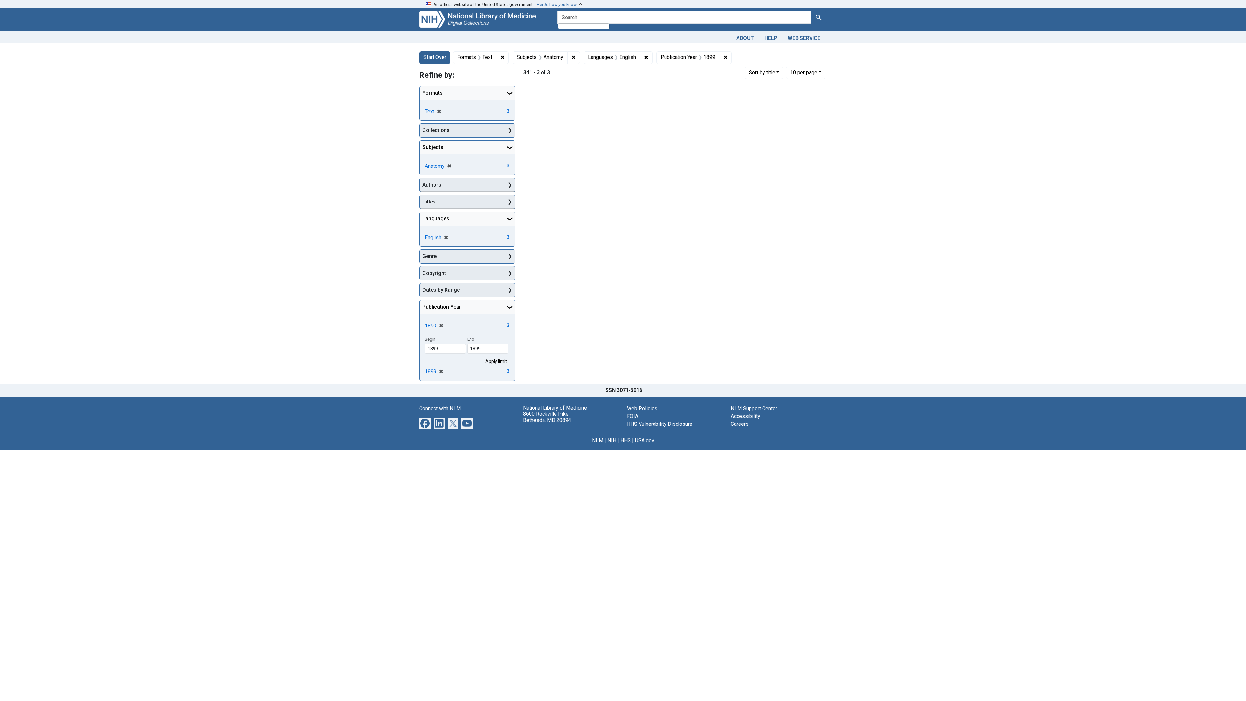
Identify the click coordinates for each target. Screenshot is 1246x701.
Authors (431, 185)
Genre (429, 256)
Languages (435, 218)
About (745, 38)
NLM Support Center (754, 408)
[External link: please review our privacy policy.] (425, 423)
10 (803, 72)
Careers (740, 424)
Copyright (434, 273)
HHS (625, 440)
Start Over (434, 57)
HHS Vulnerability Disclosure (659, 424)
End (470, 339)
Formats (432, 93)
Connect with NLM (440, 408)
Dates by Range (441, 290)
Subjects (432, 147)
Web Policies (642, 408)
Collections (436, 130)
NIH (611, 440)
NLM (597, 440)
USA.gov (644, 440)
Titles (429, 202)
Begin (430, 339)
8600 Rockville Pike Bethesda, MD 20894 (547, 417)
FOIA (632, 416)
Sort (762, 72)
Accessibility (745, 416)
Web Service (804, 38)
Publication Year (441, 307)
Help (770, 38)
